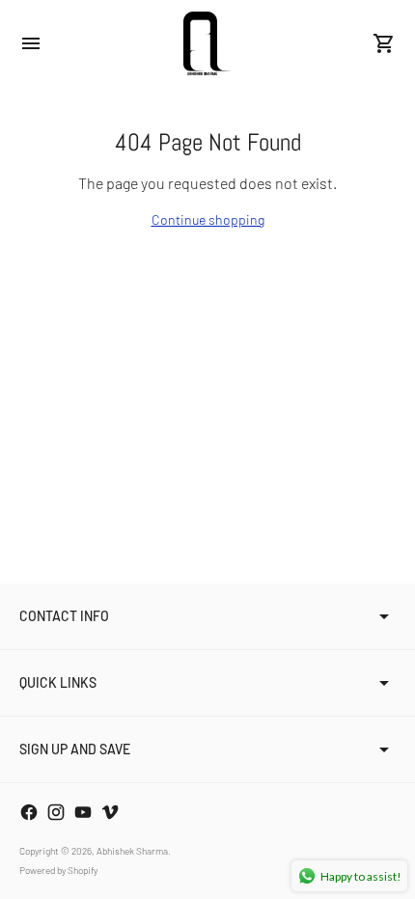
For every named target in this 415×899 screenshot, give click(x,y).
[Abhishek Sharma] (207, 43)
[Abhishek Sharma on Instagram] (56, 812)
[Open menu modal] (31, 43)
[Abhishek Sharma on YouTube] (83, 812)
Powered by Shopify (58, 870)
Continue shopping (208, 219)
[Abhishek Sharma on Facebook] (29, 812)
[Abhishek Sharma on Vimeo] (110, 812)
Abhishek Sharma (132, 851)
